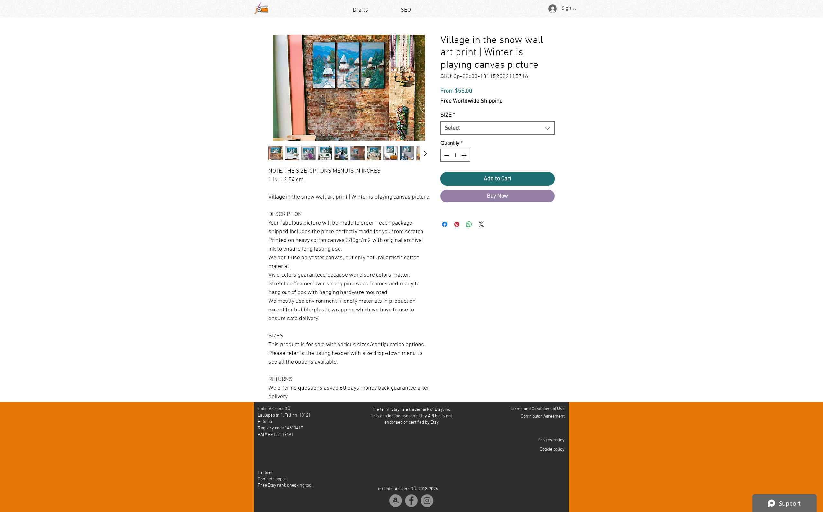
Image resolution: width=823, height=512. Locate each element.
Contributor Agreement (543, 416)
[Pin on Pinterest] (457, 234)
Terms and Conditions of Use (537, 409)
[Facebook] (411, 500)
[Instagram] (427, 500)
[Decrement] (445, 165)
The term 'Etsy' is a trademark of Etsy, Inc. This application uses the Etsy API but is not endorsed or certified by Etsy (411, 416)
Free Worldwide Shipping (471, 101)
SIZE (447, 125)
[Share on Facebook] (444, 234)
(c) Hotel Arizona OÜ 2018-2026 (408, 489)
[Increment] (464, 165)
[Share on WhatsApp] (469, 234)
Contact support (273, 479)
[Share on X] (481, 234)
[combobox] (497, 138)
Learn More (533, 112)
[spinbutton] (455, 165)
